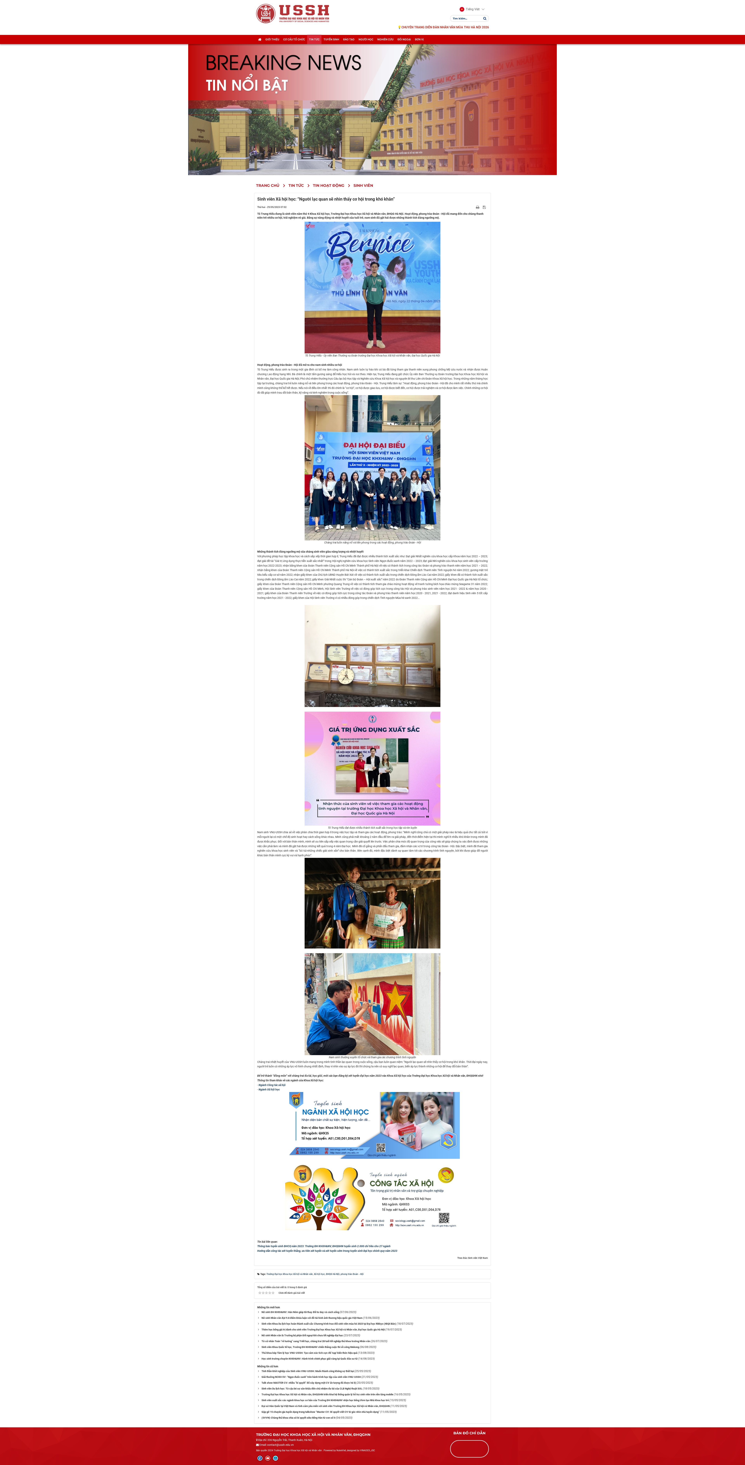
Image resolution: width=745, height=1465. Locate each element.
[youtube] (268, 1458)
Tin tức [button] (314, 39)
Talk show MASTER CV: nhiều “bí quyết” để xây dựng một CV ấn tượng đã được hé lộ (309, 1382)
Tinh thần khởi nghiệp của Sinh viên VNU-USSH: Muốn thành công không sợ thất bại (308, 1371)
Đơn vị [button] (419, 39)
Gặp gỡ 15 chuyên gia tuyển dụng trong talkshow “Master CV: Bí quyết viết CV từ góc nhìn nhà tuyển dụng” (320, 1411)
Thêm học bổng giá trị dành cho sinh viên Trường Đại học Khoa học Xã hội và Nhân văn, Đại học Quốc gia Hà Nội (323, 1329)
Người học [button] (366, 39)
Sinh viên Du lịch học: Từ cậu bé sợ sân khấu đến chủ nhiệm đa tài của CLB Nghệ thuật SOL (312, 1388)
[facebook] (260, 1458)
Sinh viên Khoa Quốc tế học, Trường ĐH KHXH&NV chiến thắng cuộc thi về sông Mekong (310, 1347)
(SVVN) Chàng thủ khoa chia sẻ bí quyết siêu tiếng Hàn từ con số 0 (298, 1417)
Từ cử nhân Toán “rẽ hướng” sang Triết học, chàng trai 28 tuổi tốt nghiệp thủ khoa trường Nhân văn (316, 1341)
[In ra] (478, 207)
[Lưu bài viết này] (485, 207)
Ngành (263, 1085)
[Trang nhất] (259, 39)
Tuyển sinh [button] (331, 39)
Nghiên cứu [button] (385, 39)
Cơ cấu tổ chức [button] (294, 39)
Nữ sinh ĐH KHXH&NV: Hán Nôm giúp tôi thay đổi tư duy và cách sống (300, 1312)
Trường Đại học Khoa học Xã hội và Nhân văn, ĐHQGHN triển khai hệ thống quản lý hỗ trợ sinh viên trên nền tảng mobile (327, 1394)
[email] (275, 1458)
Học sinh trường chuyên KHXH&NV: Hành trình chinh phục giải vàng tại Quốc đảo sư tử (310, 1358)
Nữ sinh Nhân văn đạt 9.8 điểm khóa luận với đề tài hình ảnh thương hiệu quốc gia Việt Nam (312, 1317)
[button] (470, 9)
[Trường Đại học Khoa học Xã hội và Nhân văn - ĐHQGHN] (265, 13)
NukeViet (341, 1450)
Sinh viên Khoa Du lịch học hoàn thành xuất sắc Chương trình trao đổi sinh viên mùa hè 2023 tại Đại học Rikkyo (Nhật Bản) (329, 1323)
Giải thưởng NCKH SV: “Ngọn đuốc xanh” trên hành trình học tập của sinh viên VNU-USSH (311, 1376)
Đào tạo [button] (348, 39)
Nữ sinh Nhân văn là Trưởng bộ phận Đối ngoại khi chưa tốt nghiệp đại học (302, 1335)
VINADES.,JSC (367, 1450)
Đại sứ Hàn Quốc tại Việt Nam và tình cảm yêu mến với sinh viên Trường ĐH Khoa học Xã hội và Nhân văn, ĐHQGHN (326, 1406)
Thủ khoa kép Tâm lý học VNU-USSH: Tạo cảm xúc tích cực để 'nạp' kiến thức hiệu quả (309, 1352)
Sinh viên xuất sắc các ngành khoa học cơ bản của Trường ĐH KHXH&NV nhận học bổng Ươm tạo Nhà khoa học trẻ (325, 1400)
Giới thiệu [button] (272, 39)
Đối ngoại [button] (404, 39)
